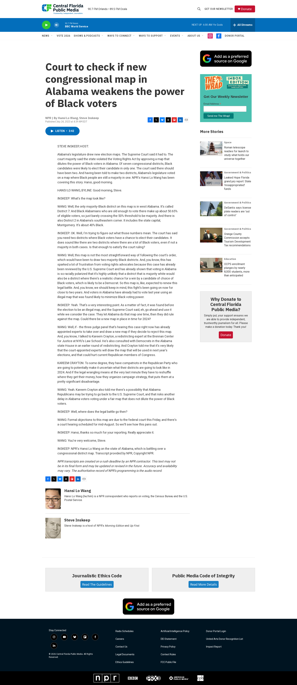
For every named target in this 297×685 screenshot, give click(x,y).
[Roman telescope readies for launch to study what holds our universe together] (211, 148)
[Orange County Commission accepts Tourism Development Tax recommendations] (211, 235)
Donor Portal (234, 35)
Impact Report (214, 646)
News (45, 35)
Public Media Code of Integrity (203, 576)
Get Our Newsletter (219, 9)
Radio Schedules (125, 631)
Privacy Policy (168, 646)
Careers (120, 639)
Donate (246, 9)
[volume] (56, 25)
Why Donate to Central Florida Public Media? (225, 304)
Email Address (212, 103)
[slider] (62, 25)
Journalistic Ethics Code (97, 576)
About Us (194, 35)
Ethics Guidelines (125, 662)
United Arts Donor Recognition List (224, 639)
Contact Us (121, 646)
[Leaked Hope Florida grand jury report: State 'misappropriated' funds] (211, 178)
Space (228, 142)
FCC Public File (168, 662)
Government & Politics (237, 172)
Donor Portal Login (216, 631)
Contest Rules (168, 654)
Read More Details (203, 584)
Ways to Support (151, 35)
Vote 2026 (63, 35)
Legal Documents (125, 654)
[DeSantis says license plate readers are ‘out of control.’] (211, 208)
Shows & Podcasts (87, 35)
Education (230, 259)
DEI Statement (169, 639)
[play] (46, 25)
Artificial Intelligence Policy (175, 631)
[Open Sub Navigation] (52, 35)
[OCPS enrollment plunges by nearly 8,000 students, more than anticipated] (211, 265)
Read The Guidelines (97, 584)
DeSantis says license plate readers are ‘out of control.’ (237, 211)
